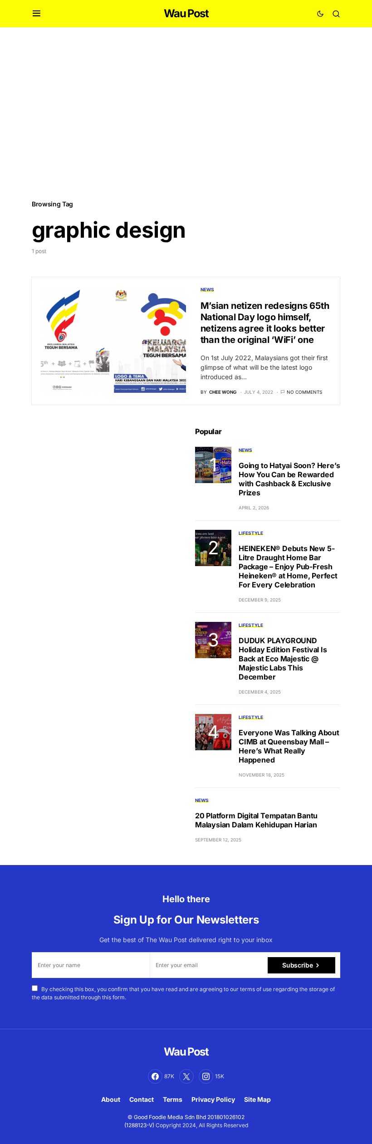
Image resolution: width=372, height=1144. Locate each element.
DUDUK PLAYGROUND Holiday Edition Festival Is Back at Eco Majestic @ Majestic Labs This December (283, 658)
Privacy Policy (213, 1099)
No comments (304, 392)
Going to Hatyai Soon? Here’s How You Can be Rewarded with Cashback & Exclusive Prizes (289, 479)
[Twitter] (186, 1076)
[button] (36, 13)
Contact (141, 1099)
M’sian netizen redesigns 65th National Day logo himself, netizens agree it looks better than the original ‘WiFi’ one (265, 322)
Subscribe (297, 965)
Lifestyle (251, 533)
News (207, 289)
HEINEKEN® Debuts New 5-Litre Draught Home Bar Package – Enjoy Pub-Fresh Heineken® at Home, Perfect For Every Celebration (288, 566)
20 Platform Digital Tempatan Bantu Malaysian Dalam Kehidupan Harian (256, 820)
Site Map (257, 1099)
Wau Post (186, 13)
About (110, 1099)
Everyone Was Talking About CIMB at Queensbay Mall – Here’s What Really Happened (289, 746)
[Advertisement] (186, 112)
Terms (172, 1099)
